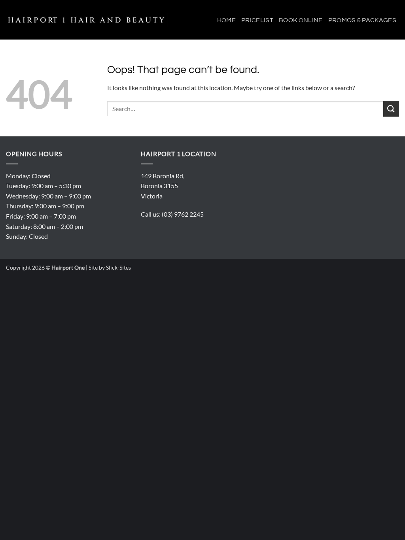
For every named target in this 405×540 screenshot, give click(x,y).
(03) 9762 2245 (183, 214)
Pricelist (257, 20)
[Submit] (391, 108)
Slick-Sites (118, 267)
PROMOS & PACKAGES (362, 20)
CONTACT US (379, 61)
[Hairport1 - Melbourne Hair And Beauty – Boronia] (88, 20)
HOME (226, 20)
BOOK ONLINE (301, 20)
